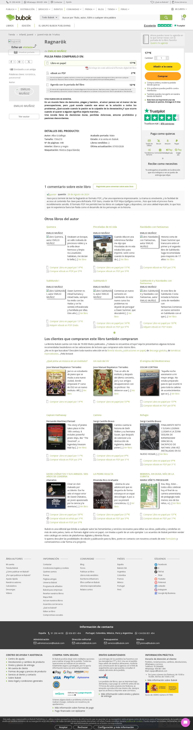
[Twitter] (28, 61)
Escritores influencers (89, 579)
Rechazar (83, 727)
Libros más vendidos (89, 575)
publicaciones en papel (134, 350)
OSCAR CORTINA (149, 367)
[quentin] (51, 194)
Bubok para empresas (52, 590)
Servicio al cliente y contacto (22, 674)
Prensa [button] (88, 9)
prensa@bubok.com (150, 643)
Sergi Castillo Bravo (103, 421)
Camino (97, 414)
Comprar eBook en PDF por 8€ (159, 405)
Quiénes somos (50, 571)
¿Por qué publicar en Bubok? (18, 575)
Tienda (11, 34)
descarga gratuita (158, 350)
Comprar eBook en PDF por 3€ (112, 271)
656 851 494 (75, 633)
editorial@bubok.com (86, 643)
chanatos (51, 479)
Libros (10, 25)
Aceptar (63, 727)
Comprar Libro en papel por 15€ (113, 401)
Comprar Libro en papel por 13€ (66, 321)
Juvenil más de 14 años (48, 34)
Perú (119, 589)
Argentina (121, 571)
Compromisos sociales (53, 615)
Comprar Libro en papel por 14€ (66, 267)
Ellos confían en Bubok (90, 582)
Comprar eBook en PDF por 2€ (65, 271)
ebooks (118, 350)
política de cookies (135, 721)
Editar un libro (49, 611)
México (120, 582)
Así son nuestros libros (53, 600)
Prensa (46, 575)
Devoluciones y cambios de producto (26, 661)
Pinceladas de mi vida (105, 226)
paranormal (14, 77)
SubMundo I (52, 280)
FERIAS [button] (124, 9)
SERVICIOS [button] (43, 9)
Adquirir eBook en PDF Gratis (63, 325)
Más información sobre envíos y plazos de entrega (120, 695)
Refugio (144, 414)
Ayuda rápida (12, 579)
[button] (179, 9)
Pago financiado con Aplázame (70, 710)
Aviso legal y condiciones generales (25, 680)
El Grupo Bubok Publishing (54, 25)
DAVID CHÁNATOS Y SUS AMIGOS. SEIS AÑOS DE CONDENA (67, 475)
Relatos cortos (86, 589)
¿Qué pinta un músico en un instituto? (66, 360)
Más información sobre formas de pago (74, 707)
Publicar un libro (87, 571)
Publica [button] (10, 9)
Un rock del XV (101, 360)
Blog (101, 9)
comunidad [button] (72, 9)
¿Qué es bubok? (50, 607)
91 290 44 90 (14, 2)
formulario (171, 538)
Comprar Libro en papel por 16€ (113, 323)
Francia (120, 579)
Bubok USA (122, 568)
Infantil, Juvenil (26, 34)
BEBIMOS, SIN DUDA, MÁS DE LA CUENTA (157, 475)
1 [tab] (114, 332)
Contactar (58, 2)
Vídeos (9, 593)
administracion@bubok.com (50, 643)
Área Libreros (181, 2)
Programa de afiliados (52, 586)
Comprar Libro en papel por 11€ (113, 267)
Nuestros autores (13, 582)
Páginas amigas (49, 579)
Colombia (121, 575)
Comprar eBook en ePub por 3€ (66, 518)
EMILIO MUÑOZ (24, 106)
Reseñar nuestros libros (53, 593)
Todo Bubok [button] (48, 17)
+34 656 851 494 (146, 633)
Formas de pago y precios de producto (27, 671)
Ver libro (82, 259)
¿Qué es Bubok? (161, 2)
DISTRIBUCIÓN (27, 9)
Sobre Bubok (14, 677)
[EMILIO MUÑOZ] (24, 91)
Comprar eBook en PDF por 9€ (112, 326)
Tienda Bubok (12, 568)
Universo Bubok (50, 582)
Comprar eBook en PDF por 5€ (112, 518)
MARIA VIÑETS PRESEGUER (154, 479)
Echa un (22, 47)
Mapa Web (47, 597)
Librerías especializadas (90, 586)
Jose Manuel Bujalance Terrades (63, 367)
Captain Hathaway (56, 414)
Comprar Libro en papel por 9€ (112, 455)
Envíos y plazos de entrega (21, 665)
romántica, (30, 74)
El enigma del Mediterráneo (155, 360)
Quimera (51, 226)
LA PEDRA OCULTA (103, 473)
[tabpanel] (114, 277)
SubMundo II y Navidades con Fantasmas (156, 282)
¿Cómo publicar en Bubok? (17, 571)
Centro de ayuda (16, 658)
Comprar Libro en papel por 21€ (113, 514)
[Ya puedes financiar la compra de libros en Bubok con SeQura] (73, 693)
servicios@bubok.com (118, 643)
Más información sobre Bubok (162, 680)
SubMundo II (100, 280)
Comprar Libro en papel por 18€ (66, 514)
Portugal (121, 586)
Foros (82, 568)
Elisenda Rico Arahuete (105, 479)
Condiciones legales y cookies (56, 568)
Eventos (58, 9)
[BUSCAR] (166, 17)
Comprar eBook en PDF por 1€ (159, 518)
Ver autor (24, 116)
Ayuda (68, 2)
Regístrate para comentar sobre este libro (114, 186)
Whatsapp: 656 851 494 (37, 2)
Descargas (10, 589)
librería (110, 350)
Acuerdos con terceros (53, 604)
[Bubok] (18, 17)
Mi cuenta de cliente (18, 668)
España (120, 564)
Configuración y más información (116, 727)
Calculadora (11, 586)
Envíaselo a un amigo (25, 69)
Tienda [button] (111, 9)
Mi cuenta (10, 564)
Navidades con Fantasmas (154, 226)
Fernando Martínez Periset (60, 421)
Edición (26, 25)
